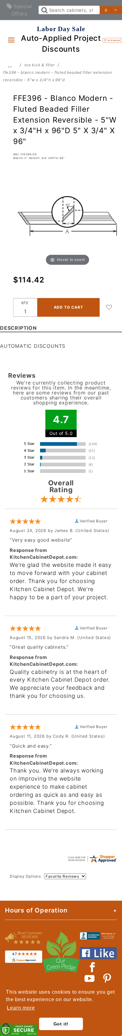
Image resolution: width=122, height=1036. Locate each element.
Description (18, 328)
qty (24, 302)
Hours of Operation (36, 910)
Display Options (25, 876)
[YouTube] (89, 978)
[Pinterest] (107, 978)
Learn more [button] (21, 1007)
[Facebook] (92, 967)
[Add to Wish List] (109, 307)
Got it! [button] (61, 1023)
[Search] (44, 10)
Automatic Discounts (32, 346)
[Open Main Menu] (11, 39)
